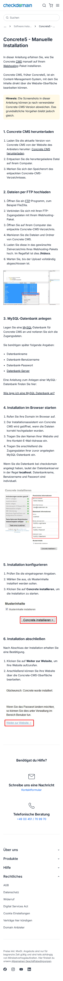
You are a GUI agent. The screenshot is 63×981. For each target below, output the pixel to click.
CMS (19, 61)
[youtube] (21, 969)
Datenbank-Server (18, 370)
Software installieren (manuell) (24, 26)
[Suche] (44, 5)
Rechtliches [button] (12, 876)
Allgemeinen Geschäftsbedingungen (31, 961)
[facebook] (5, 969)
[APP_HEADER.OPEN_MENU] (57, 5)
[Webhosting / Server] (5, 26)
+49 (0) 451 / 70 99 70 (31, 819)
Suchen (14, 17)
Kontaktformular (31, 790)
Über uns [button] (10, 850)
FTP (27, 201)
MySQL (27, 327)
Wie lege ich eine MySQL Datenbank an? (29, 393)
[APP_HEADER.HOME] (17, 5)
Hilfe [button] (7, 868)
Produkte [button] (10, 859)
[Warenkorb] (51, 5)
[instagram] (13, 969)
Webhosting (10, 66)
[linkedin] (29, 969)
